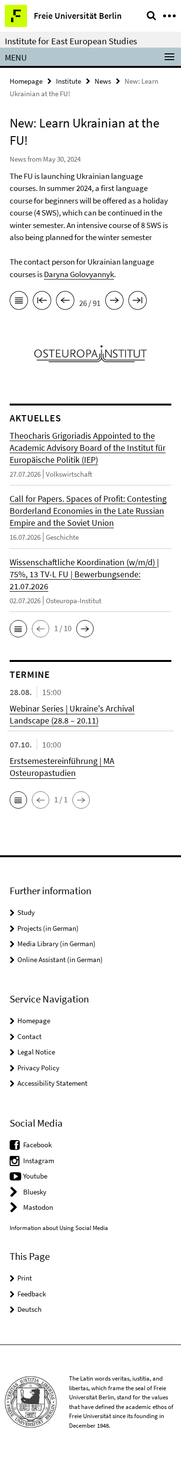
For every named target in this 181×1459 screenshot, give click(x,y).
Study (26, 912)
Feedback (31, 1293)
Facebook (37, 1144)
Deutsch (29, 1309)
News (103, 81)
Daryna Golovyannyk (79, 274)
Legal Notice (36, 1051)
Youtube (35, 1175)
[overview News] (19, 302)
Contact (29, 1036)
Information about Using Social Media (59, 1228)
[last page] (137, 302)
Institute (68, 81)
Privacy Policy (38, 1067)
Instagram (38, 1160)
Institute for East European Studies (71, 41)
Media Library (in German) (56, 943)
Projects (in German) (48, 928)
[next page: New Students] (114, 302)
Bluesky (34, 1191)
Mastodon (38, 1207)
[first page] (42, 302)
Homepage (26, 81)
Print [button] (24, 1277)
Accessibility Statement (52, 1083)
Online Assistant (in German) (60, 959)
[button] (18, 628)
